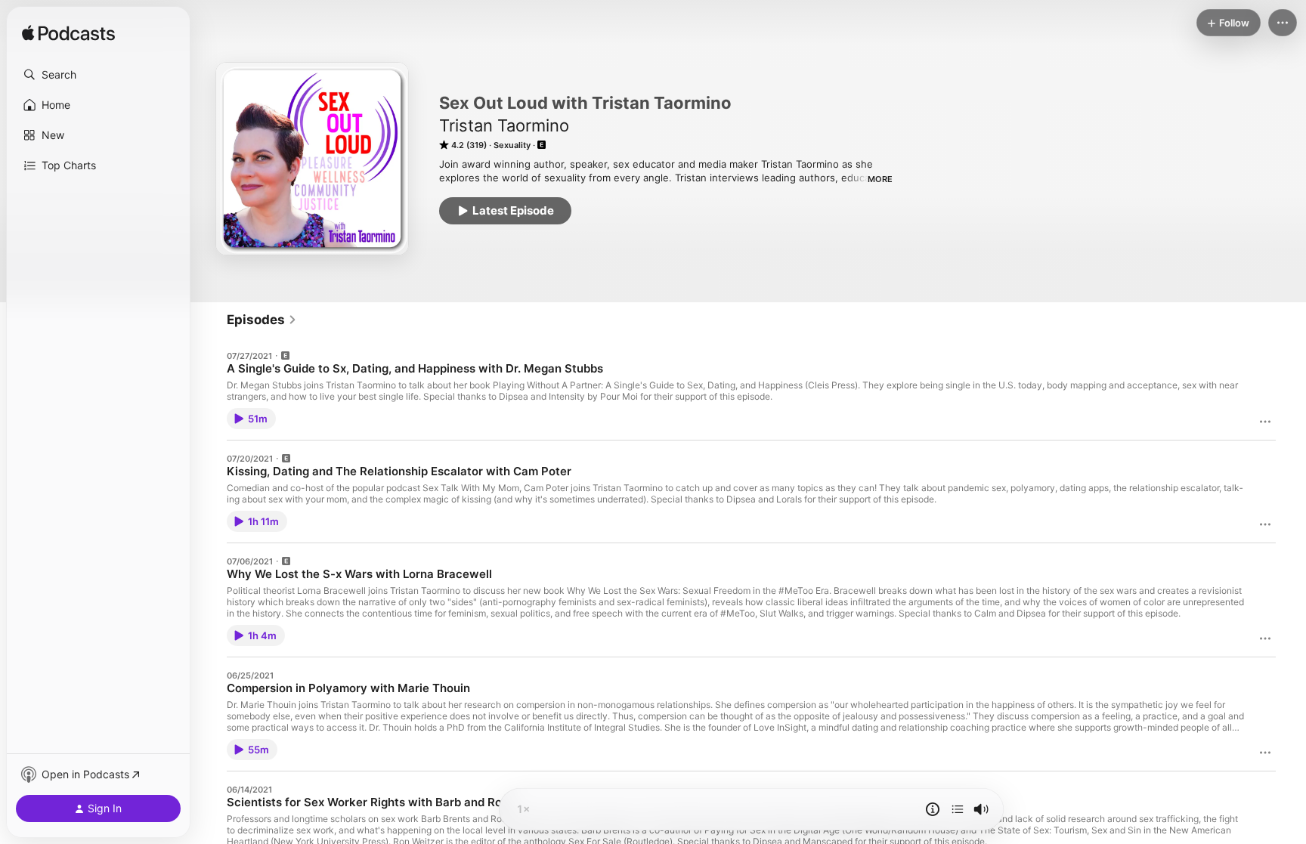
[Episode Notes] (933, 809)
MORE (880, 179)
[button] (98, 75)
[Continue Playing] (958, 809)
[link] (262, 319)
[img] (68, 34)
